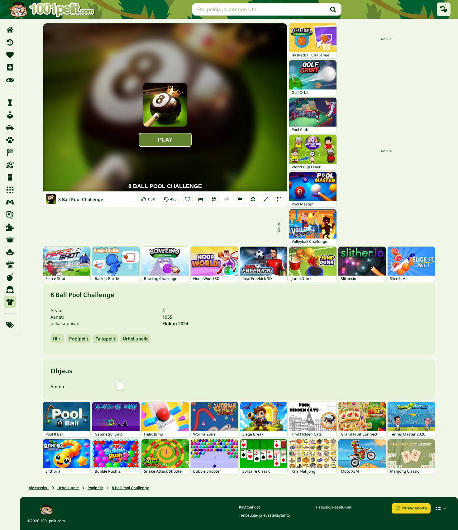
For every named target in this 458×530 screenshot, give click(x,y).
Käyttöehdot (249, 507)
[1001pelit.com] (52, 9)
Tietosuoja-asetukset (333, 507)
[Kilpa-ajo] (10, 152)
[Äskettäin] (10, 42)
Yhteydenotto (414, 508)
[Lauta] (10, 165)
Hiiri (57, 339)
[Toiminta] (10, 277)
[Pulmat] (10, 227)
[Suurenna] (266, 199)
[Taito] (10, 264)
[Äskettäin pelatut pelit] (444, 9)
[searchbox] (266, 9)
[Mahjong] (10, 177)
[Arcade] (10, 115)
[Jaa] (227, 199)
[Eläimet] (10, 140)
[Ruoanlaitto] (10, 240)
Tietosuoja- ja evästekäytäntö (264, 515)
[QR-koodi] (213, 199)
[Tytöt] (10, 289)
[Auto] (10, 127)
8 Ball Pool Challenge (130, 487)
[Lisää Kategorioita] (10, 325)
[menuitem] (10, 30)
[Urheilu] (10, 302)
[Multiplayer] (10, 202)
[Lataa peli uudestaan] (253, 199)
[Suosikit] (10, 55)
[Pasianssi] (10, 215)
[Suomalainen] (442, 508)
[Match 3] (10, 190)
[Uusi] (10, 67)
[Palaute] (240, 199)
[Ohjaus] (200, 199)
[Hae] (333, 9)
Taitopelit (105, 339)
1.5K (148, 198)
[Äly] (10, 102)
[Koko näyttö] (279, 199)
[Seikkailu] (10, 252)
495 (170, 198)
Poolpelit (78, 339)
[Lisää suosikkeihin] (187, 199)
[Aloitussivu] (10, 30)
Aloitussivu (39, 487)
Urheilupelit (135, 339)
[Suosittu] (10, 80)
